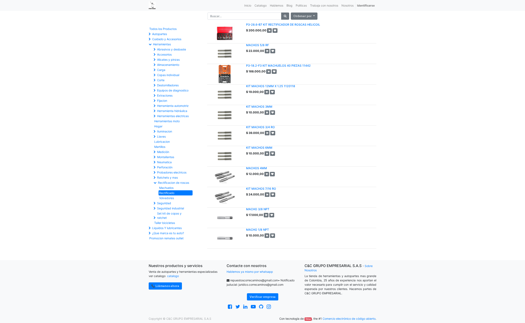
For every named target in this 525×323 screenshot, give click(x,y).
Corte (160, 80)
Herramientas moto (167, 121)
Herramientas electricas (173, 116)
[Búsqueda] (285, 16)
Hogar (158, 126)
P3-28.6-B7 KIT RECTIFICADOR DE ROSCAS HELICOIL (283, 24)
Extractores (164, 95)
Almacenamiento (168, 64)
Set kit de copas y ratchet (169, 215)
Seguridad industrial (170, 208)
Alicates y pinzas (168, 59)
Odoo (308, 319)
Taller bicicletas (164, 223)
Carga (161, 70)
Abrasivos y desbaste (171, 49)
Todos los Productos (163, 29)
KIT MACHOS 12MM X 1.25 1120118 (270, 86)
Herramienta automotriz (173, 105)
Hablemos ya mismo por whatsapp (250, 271)
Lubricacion (162, 141)
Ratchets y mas (167, 177)
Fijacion (162, 100)
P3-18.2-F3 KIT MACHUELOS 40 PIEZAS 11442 (278, 65)
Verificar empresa (263, 296)
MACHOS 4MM (256, 168)
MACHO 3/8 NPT (257, 209)
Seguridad (164, 203)
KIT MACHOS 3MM (259, 106)
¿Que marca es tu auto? (168, 233)
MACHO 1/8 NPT (257, 229)
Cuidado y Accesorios (166, 39)
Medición (163, 152)
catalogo (173, 276)
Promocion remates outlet (166, 238)
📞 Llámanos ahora (165, 286)
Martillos (159, 146)
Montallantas (165, 157)
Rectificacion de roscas (173, 182)
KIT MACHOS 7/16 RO (261, 188)
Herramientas (162, 44)
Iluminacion (164, 131)
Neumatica (164, 162)
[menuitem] (248, 5)
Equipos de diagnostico (172, 90)
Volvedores (166, 198)
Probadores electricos (171, 172)
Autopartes (159, 34)
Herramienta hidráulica (172, 111)
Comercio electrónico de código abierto (349, 318)
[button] (304, 16)
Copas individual (168, 75)
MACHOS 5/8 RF (257, 45)
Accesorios (164, 54)
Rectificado (166, 193)
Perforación (164, 167)
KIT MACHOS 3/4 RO (260, 127)
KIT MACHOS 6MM (259, 147)
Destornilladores (168, 85)
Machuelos (166, 187)
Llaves (161, 136)
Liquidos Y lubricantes (167, 228)
